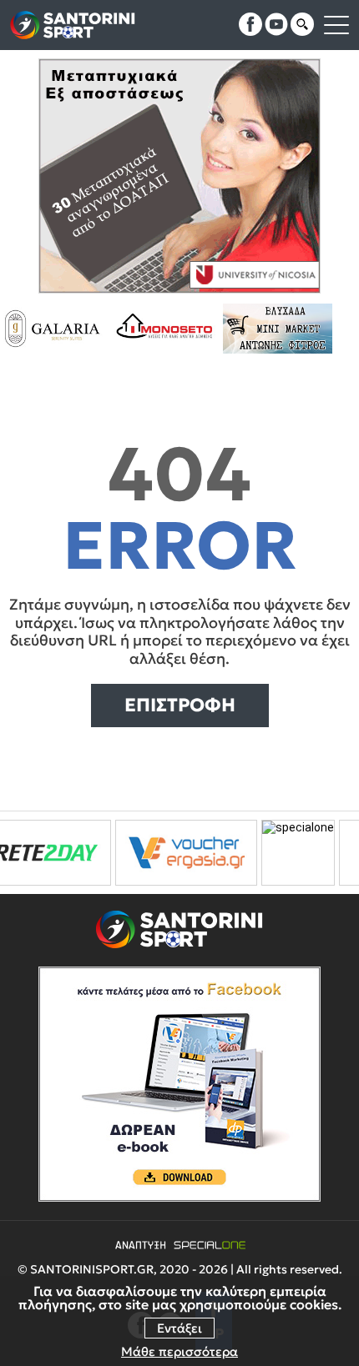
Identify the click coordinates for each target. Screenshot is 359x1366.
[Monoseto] (126, 329)
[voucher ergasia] (141, 853)
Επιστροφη (179, 705)
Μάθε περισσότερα (179, 1351)
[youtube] (276, 24)
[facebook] (250, 24)
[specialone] (253, 853)
